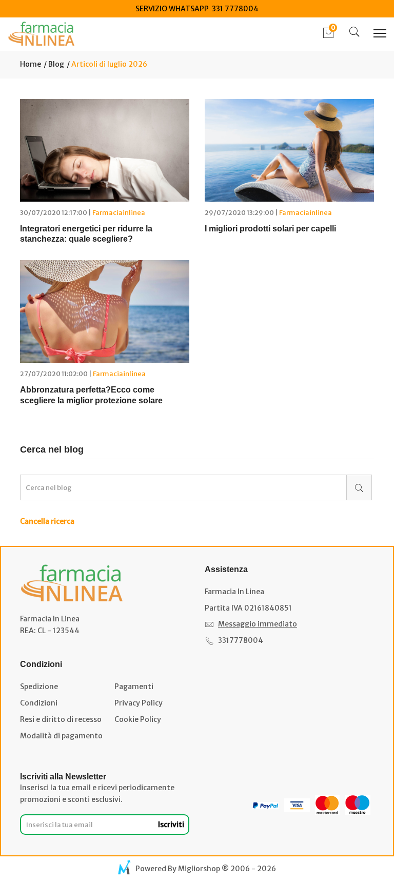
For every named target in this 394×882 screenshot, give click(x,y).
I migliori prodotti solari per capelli (270, 228)
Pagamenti (133, 686)
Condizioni (38, 703)
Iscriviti (171, 824)
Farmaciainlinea (118, 212)
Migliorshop (199, 868)
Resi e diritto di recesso (61, 719)
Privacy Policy (138, 703)
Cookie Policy (137, 719)
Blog (55, 64)
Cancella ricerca (47, 521)
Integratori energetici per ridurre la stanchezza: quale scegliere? (86, 234)
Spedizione (39, 686)
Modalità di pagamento (61, 735)
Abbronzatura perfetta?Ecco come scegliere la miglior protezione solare (91, 395)
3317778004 (240, 640)
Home (30, 64)
